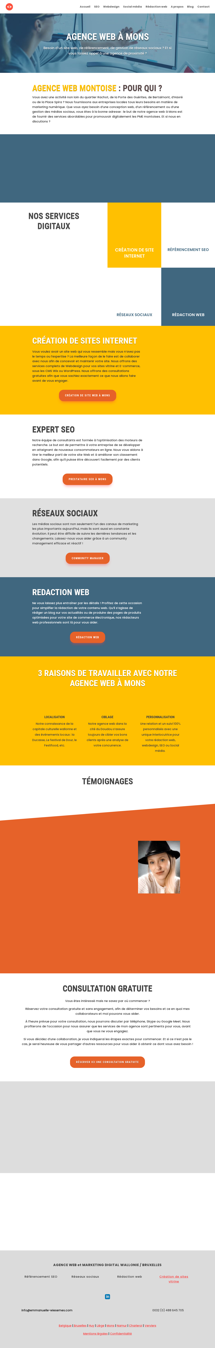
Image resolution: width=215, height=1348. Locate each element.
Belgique (65, 1326)
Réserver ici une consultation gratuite (107, 1062)
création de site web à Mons (87, 395)
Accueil (85, 7)
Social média (132, 7)
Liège (100, 1326)
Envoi (185, 1154)
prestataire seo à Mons (87, 479)
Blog (190, 7)
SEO (96, 7)
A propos (177, 7)
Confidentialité (121, 1334)
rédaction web (87, 637)
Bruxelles (80, 1326)
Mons (110, 1326)
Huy (91, 1326)
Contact (203, 7)
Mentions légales (95, 1334)
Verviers (150, 1326)
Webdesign (111, 7)
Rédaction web (156, 7)
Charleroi (135, 1326)
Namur (122, 1326)
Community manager (88, 558)
